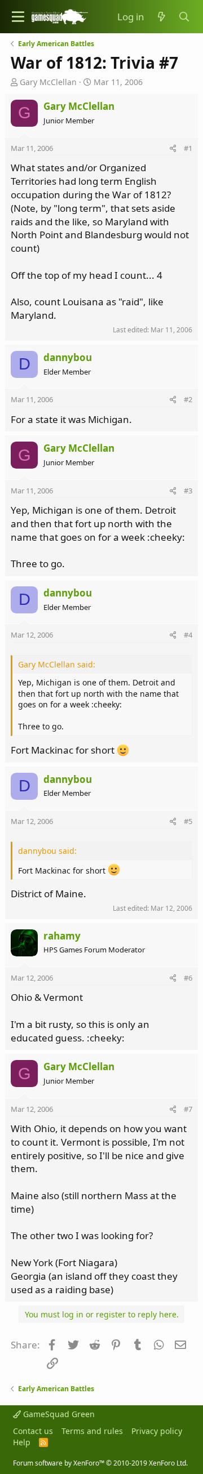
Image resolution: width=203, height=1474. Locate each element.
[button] (18, 16)
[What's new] (161, 16)
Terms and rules (92, 1431)
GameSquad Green (58, 1414)
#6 (188, 978)
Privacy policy (156, 1431)
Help (21, 1442)
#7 (188, 1109)
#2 (188, 399)
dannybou (67, 357)
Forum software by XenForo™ (100, 1463)
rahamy (62, 935)
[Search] (184, 16)
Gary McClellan (48, 82)
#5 (188, 821)
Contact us (33, 1431)
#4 (188, 635)
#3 (188, 491)
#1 (188, 148)
